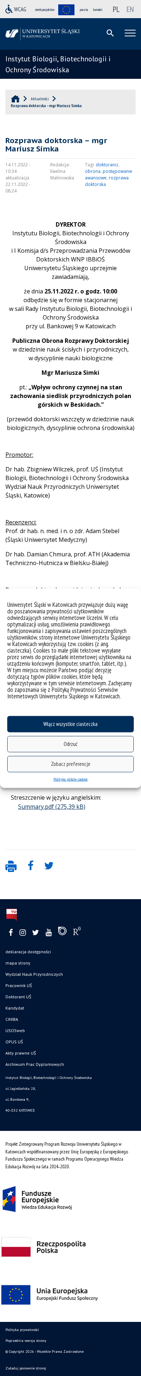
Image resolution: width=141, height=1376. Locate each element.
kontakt (97, 9)
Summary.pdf (36, 807)
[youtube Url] (49, 932)
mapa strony (17, 963)
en (130, 9)
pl (116, 9)
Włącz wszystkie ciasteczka (70, 724)
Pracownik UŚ (18, 985)
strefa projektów (45, 9)
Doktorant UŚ (18, 996)
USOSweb (15, 1030)
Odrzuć (70, 743)
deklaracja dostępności (28, 951)
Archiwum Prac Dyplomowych (34, 1064)
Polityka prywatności (22, 1329)
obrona (93, 171)
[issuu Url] (62, 932)
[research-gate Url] (77, 932)
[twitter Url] (35, 932)
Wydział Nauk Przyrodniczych (34, 974)
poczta (84, 9)
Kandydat (14, 1008)
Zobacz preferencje (70, 763)
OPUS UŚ (14, 1041)
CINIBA (11, 1019)
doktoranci (107, 165)
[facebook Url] (11, 932)
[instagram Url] (23, 932)
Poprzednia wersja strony (25, 1340)
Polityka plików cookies (70, 779)
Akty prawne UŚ (20, 1053)
